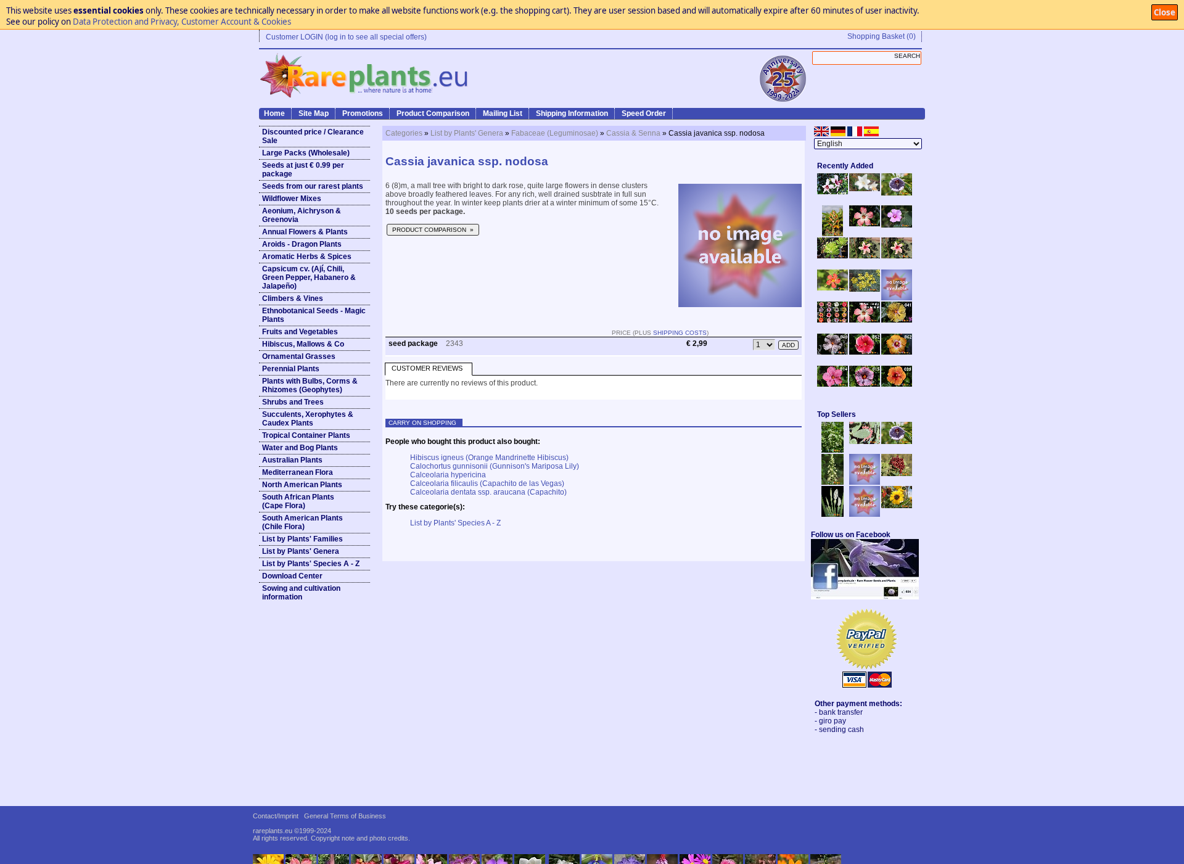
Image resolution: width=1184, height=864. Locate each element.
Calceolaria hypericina (448, 475)
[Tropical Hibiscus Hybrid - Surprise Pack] (832, 320)
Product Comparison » (433, 229)
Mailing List (502, 113)
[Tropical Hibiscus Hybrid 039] (896, 384)
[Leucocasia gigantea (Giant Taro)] (832, 514)
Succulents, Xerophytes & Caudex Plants (307, 418)
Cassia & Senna (633, 133)
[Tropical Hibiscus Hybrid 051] (896, 298)
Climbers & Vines (292, 298)
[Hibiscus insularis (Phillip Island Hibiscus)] (832, 191)
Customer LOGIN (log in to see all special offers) (346, 37)
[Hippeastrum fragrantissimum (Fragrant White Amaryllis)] (864, 188)
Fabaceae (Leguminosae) (554, 133)
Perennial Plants (290, 368)
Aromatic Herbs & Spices (307, 256)
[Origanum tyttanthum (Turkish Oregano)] (864, 514)
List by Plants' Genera (300, 551)
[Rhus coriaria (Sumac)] (896, 473)
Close (1164, 12)
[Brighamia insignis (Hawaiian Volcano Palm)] (832, 256)
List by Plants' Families (302, 539)
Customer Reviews (427, 368)
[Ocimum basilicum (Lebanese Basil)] (832, 450)
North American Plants (302, 484)
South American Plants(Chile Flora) (302, 522)
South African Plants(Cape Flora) (298, 501)
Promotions (362, 113)
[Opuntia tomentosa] (864, 441)
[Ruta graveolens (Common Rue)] (864, 289)
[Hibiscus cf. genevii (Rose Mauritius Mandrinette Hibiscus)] (864, 256)
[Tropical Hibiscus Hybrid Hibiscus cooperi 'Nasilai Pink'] (864, 320)
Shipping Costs (680, 332)
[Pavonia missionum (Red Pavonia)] (832, 288)
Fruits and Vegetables (300, 331)
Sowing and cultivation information (301, 592)
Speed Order (644, 113)
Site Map (313, 113)
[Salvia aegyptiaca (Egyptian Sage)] (864, 482)
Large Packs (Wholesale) (306, 153)
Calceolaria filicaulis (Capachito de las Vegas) (487, 483)
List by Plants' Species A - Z (311, 563)
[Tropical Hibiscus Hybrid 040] (832, 352)
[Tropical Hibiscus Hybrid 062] (896, 352)
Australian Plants (292, 460)
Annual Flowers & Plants (305, 232)
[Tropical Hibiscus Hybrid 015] (864, 384)
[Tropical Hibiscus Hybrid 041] (896, 320)
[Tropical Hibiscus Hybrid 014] (832, 384)
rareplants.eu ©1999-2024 (292, 830)
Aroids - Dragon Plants (302, 244)
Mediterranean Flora (297, 472)
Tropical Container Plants (306, 435)
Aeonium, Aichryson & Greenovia (301, 215)
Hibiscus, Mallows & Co (303, 344)
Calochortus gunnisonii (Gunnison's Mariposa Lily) (494, 466)
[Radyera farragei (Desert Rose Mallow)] (896, 225)
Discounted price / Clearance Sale (313, 136)
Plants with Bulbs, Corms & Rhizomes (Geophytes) (310, 385)
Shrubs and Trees (293, 402)
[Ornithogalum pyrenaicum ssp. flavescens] (832, 482)
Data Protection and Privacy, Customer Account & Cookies (182, 21)
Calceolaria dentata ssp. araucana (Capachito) (488, 492)
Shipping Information (572, 113)
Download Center (292, 576)
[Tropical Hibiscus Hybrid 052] (864, 352)
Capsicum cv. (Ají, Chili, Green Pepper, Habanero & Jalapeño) (309, 277)
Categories (403, 133)
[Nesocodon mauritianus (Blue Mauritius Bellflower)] (896, 193)
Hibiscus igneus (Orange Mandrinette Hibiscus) (489, 457)
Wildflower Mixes (291, 198)
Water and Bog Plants (300, 447)
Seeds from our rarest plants (312, 186)
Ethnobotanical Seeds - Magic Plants (314, 315)
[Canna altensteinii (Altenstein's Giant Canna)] (832, 233)
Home (274, 113)
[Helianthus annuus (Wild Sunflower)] (896, 505)
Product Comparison (433, 113)
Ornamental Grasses (298, 356)
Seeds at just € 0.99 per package (303, 169)
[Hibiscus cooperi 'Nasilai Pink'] (864, 224)
